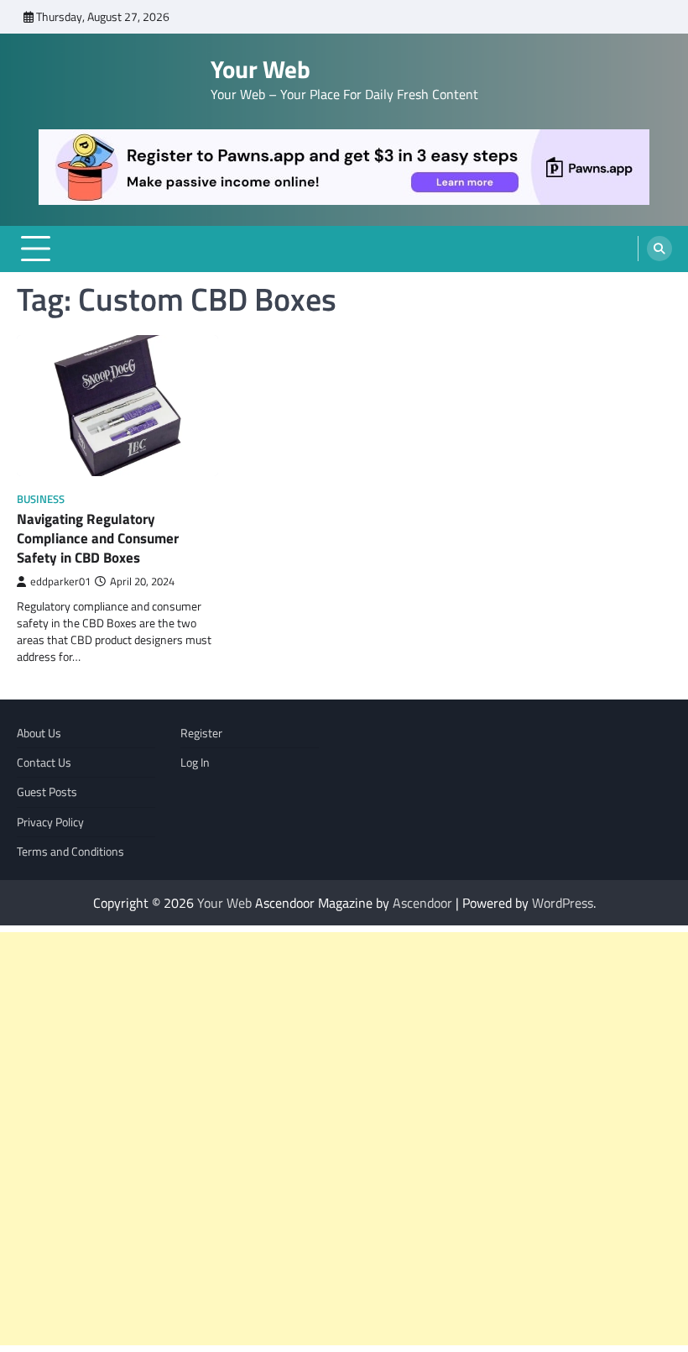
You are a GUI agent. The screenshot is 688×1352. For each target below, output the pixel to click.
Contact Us (44, 762)
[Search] (659, 248)
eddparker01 (60, 582)
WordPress (562, 903)
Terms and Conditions (70, 851)
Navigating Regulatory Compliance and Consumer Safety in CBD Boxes (98, 537)
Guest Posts (47, 791)
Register (201, 733)
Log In (195, 762)
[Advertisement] (344, 1138)
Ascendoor (422, 903)
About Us (39, 733)
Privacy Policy (50, 822)
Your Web (260, 68)
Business (41, 499)
